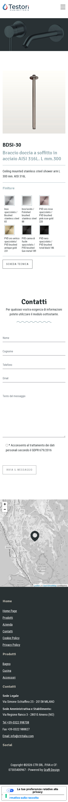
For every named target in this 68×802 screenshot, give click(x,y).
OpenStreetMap (49, 585)
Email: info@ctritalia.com (18, 736)
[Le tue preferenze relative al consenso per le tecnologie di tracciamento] (6, 796)
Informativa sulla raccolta (21, 797)
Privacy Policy (11, 645)
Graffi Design (52, 770)
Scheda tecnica (17, 264)
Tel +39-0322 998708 (16, 722)
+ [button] (5, 504)
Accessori (9, 677)
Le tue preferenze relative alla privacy (37, 790)
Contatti (8, 631)
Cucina (7, 670)
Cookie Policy (11, 638)
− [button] (5, 509)
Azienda (8, 624)
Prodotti (8, 618)
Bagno (6, 664)
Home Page (10, 611)
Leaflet (37, 585)
